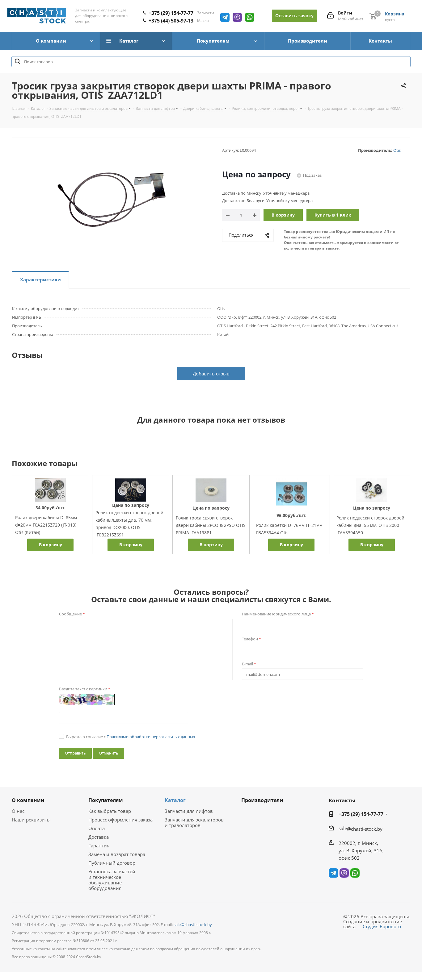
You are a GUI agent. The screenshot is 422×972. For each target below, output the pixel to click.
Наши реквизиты (31, 820)
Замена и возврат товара (116, 854)
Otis (397, 150)
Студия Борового (382, 926)
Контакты (342, 800)
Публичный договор (111, 863)
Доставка (98, 837)
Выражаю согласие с (130, 736)
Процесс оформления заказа (120, 820)
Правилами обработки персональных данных (151, 736)
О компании (28, 800)
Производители (262, 800)
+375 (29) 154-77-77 (171, 13)
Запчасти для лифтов (189, 811)
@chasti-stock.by (364, 829)
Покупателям (105, 800)
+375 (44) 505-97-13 (171, 20)
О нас (18, 811)
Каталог (175, 800)
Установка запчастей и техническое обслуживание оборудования (111, 879)
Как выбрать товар (109, 811)
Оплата (96, 828)
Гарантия (98, 845)
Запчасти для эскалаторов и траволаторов (194, 822)
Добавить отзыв (211, 373)
